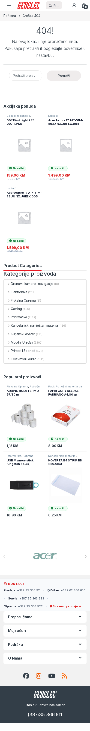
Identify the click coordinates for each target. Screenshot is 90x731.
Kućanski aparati (23, 334)
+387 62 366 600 (68, 590)
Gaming (16, 309)
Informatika (19, 317)
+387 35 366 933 (26, 598)
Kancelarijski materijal (62, 455)
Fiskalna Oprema (23, 300)
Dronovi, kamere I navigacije (32, 284)
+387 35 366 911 (22, 590)
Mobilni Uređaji (22, 342)
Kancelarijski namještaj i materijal (35, 325)
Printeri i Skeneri (23, 351)
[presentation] (85, 556)
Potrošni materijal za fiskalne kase (23, 388)
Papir (51, 386)
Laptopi (53, 115)
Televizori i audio (23, 359)
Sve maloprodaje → (66, 606)
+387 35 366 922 (23, 606)
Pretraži (64, 76)
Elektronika (19, 292)
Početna (9, 16)
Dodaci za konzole (18, 115)
